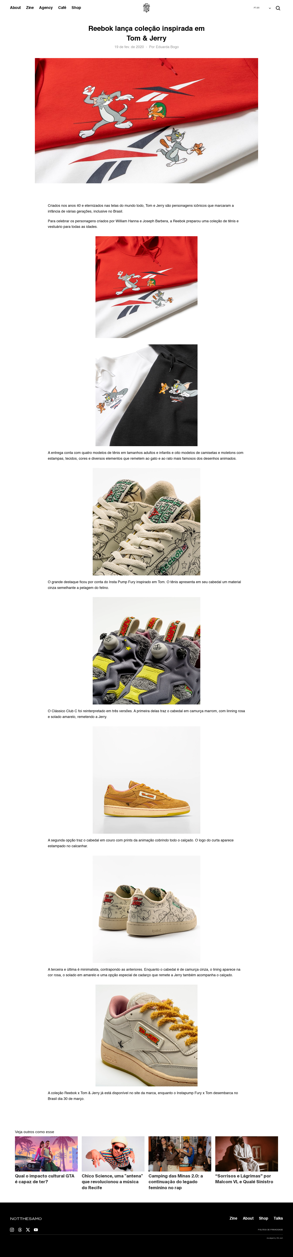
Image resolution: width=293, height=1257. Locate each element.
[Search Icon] (278, 8)
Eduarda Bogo (167, 47)
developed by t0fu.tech (275, 1238)
